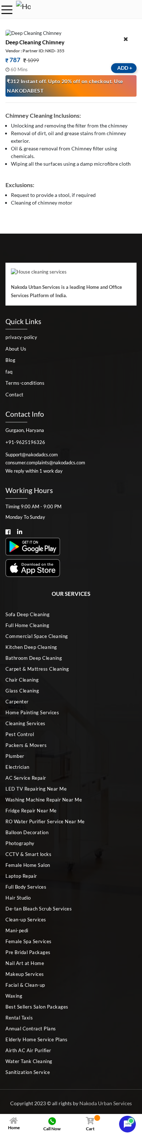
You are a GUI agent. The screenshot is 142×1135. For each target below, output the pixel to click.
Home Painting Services (32, 712)
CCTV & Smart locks (28, 854)
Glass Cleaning (22, 691)
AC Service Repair (25, 778)
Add (124, 68)
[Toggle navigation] (7, 10)
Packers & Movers (26, 745)
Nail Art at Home (24, 963)
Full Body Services (25, 887)
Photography (20, 843)
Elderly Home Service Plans (36, 1039)
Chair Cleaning (22, 680)
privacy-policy (21, 337)
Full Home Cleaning (27, 625)
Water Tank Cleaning (28, 1061)
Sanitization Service (27, 1072)
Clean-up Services (25, 919)
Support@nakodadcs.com (31, 454)
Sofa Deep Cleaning (27, 614)
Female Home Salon (27, 865)
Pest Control (19, 734)
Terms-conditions (24, 383)
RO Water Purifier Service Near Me (45, 821)
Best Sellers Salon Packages (36, 1007)
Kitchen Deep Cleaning (31, 647)
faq (9, 372)
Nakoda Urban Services (105, 1103)
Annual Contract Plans (30, 1028)
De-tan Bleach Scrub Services (38, 909)
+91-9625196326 (25, 442)
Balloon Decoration (26, 832)
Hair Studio (18, 898)
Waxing (13, 996)
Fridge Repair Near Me (31, 810)
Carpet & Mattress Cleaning (37, 669)
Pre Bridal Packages (28, 952)
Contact (14, 394)
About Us (15, 349)
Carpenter (17, 701)
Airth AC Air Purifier (28, 1050)
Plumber (14, 756)
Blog (10, 360)
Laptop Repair (21, 876)
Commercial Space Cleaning (36, 636)
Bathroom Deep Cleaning (33, 658)
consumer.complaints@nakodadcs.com (45, 462)
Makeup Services (24, 974)
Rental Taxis (19, 1018)
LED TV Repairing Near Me (36, 789)
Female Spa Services (28, 941)
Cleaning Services (25, 723)
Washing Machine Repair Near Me (43, 800)
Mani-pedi (16, 930)
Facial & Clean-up (25, 985)
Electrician (17, 767)
